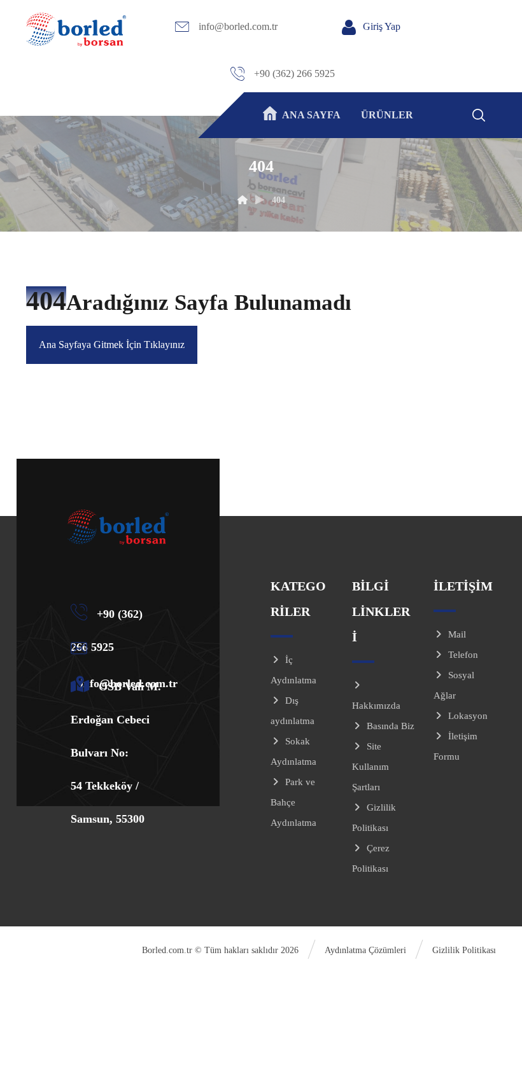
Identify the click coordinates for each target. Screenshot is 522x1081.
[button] (495, 112)
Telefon (463, 655)
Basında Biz (390, 726)
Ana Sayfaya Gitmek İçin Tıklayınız (112, 344)
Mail (457, 634)
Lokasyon (468, 716)
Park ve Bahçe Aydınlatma (293, 802)
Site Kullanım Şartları (370, 766)
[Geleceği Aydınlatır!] (76, 29)
